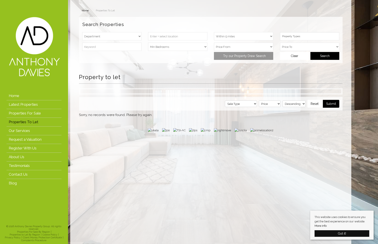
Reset (314, 104)
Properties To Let (23, 122)
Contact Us (18, 174)
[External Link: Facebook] (31, 221)
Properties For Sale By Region (33, 231)
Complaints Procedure (33, 240)
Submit (331, 104)
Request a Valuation (25, 139)
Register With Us (23, 148)
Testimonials (19, 165)
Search (325, 56)
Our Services (19, 130)
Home (14, 95)
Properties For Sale (25, 113)
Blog (13, 183)
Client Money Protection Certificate (42, 237)
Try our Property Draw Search (243, 56)
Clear (294, 56)
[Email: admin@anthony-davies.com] (36, 221)
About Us (16, 157)
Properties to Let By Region (25, 234)
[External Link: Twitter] (32, 221)
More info (321, 225)
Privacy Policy (13, 237)
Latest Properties (23, 104)
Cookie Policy (49, 234)
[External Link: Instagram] (33, 221)
